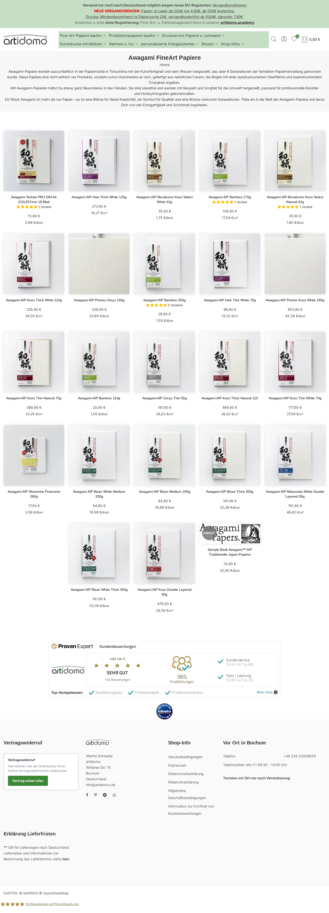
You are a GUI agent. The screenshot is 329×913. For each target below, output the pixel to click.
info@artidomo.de (100, 785)
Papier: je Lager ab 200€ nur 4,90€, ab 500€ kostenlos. (188, 11)
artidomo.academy (237, 22)
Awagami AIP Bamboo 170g (230, 197)
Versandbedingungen (185, 757)
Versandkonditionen (229, 5)
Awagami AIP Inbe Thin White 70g (230, 300)
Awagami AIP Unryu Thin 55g (164, 398)
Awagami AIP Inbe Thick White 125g (99, 197)
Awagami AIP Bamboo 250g (164, 300)
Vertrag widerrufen (28, 781)
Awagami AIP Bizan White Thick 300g (99, 589)
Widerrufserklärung (183, 782)
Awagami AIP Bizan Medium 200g (164, 491)
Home (165, 65)
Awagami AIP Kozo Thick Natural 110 (230, 398)
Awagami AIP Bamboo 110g (99, 398)
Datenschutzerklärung (186, 774)
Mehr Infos (264, 692)
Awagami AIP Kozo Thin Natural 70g (33, 398)
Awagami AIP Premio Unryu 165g (99, 300)
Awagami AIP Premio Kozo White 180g (295, 300)
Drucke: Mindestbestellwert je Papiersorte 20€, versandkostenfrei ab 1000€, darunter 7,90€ (164, 16)
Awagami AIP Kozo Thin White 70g (295, 398)
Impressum (177, 765)
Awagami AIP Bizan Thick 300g (229, 491)
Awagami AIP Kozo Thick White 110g (34, 300)
